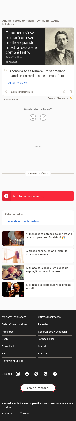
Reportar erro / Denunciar (52, 331)
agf (17, 99)
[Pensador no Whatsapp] (45, 374)
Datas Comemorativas (14, 324)
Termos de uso (46, 338)
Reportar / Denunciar (58, 98)
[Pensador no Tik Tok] (54, 374)
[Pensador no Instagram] (18, 374)
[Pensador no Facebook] (27, 374)
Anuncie (42, 353)
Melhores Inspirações (14, 316)
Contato (42, 346)
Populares (7, 331)
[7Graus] (24, 413)
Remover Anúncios (12, 360)
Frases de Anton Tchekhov (22, 221)
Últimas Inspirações (49, 316)
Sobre (5, 338)
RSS (4, 353)
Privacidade (8, 346)
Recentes (43, 324)
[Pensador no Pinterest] (36, 374)
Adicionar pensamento (28, 196)
